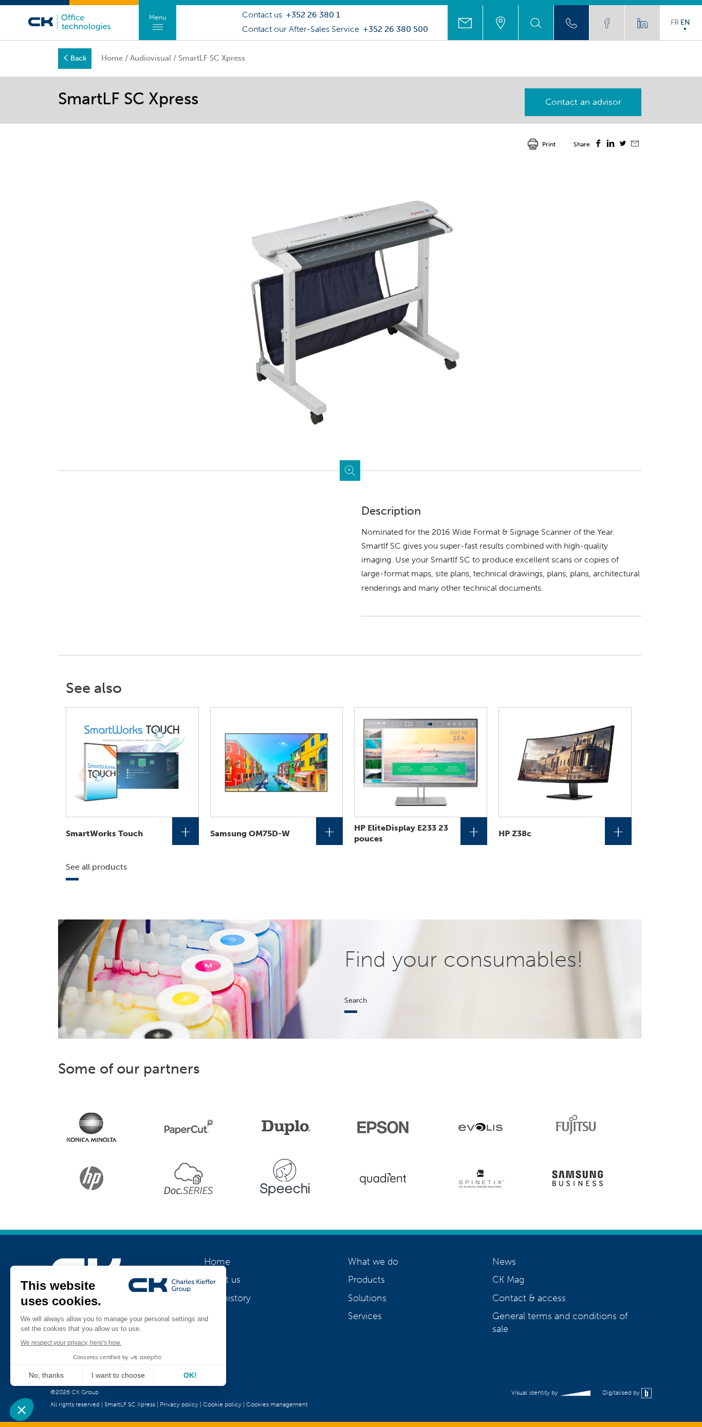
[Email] (635, 145)
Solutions (367, 1298)
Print (549, 144)
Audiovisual (150, 58)
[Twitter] (623, 144)
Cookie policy (222, 1404)
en (685, 22)
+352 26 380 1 (313, 15)
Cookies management (277, 1404)
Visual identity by (535, 1392)
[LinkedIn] (610, 144)
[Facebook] (598, 144)
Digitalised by (621, 1392)
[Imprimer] (533, 143)
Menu (158, 17)
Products (366, 1279)
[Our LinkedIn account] (642, 22)
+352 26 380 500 (395, 29)
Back (78, 58)
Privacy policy (179, 1404)
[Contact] (465, 22)
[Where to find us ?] (500, 22)
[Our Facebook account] (606, 22)
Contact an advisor (583, 102)
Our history (227, 1298)
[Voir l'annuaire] (571, 22)
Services (365, 1316)
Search (355, 1000)
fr (675, 22)
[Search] (536, 22)
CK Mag (508, 1279)
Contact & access (529, 1298)
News (504, 1261)
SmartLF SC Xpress (129, 1404)
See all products (96, 867)
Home (112, 58)
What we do (373, 1261)
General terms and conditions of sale (559, 1322)
